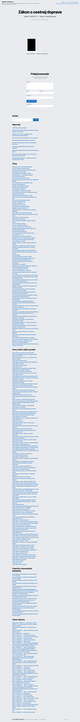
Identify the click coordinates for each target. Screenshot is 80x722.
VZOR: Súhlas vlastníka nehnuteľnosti (21, 444)
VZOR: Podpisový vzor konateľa (19, 416)
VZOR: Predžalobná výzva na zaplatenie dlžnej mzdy (24, 526)
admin (36, 19)
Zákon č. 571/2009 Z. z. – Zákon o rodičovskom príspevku (25, 698)
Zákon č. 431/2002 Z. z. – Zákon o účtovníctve (22, 684)
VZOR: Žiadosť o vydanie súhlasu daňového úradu (23, 481)
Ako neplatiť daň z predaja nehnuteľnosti (21, 190)
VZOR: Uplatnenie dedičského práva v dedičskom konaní (25, 447)
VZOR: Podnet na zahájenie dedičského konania (23, 414)
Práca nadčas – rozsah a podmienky (20, 217)
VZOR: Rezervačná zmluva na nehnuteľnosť (22, 428)
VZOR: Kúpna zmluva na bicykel (19, 127)
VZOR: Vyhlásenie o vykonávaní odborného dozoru (24, 554)
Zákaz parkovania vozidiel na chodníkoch (21, 236)
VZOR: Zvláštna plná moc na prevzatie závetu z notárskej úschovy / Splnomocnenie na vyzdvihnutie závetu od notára (25, 486)
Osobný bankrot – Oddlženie (18, 189)
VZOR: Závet (15, 464)
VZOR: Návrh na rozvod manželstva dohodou (22, 385)
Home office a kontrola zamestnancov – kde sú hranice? (25, 138)
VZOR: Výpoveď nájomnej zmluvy (20, 455)
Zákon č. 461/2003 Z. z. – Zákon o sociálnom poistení (24, 691)
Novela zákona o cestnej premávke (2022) (22, 212)
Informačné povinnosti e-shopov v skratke (22, 256)
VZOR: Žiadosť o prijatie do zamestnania (21, 476)
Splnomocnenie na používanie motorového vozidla (23, 170)
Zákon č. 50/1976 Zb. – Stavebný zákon (21, 693)
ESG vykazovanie (16, 255)
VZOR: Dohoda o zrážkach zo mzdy (20, 540)
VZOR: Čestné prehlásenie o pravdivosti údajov (23, 352)
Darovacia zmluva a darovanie (19, 171)
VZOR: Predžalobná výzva (18, 504)
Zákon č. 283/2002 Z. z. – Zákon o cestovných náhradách (25, 665)
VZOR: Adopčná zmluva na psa (19, 559)
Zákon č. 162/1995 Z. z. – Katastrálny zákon (22, 638)
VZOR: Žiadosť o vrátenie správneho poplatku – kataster (25, 521)
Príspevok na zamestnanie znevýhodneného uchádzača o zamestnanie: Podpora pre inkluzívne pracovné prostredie (25, 313)
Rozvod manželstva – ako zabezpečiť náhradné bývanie (25, 275)
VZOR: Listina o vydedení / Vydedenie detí (22, 371)
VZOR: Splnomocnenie (17, 432)
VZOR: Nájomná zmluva (17, 374)
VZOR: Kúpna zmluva (17, 366)
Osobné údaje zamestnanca (18, 176)
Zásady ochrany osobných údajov (72, 2)
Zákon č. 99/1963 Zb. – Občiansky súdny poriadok (23, 712)
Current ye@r (29, 104)
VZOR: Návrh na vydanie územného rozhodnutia (23, 548)
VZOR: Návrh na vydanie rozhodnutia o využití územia (24, 550)
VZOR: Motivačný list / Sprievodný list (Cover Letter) (24, 373)
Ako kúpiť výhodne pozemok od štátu (20, 168)
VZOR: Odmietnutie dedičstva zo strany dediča (23, 405)
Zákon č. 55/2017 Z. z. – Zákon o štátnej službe (22, 696)
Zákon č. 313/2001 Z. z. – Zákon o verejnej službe (23, 670)
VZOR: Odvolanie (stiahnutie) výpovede (21, 539)
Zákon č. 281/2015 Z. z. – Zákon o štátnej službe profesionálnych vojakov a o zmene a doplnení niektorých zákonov (23, 658)
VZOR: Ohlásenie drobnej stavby (19, 553)
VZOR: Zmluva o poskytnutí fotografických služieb (23, 500)
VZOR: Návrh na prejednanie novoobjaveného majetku (24, 383)
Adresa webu (29, 95)
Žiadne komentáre (45, 19)
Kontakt (63, 2)
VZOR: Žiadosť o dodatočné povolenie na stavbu (23, 545)
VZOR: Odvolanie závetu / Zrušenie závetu (22, 394)
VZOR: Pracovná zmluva (17, 421)
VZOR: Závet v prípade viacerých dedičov (21, 466)
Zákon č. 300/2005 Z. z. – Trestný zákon (21, 667)
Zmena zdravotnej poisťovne (18, 223)
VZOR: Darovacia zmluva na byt (19, 360)
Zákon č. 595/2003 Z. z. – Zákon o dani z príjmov (23, 699)
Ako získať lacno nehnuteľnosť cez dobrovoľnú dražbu (24, 192)
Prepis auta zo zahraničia (18, 194)
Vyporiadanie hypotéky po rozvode (20, 269)
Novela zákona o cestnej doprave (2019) (21, 173)
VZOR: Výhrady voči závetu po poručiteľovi (22, 453)
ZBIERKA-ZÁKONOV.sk (7, 1)
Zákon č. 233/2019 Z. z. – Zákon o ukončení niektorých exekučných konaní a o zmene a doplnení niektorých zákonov (24, 662)
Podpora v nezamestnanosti (18, 184)
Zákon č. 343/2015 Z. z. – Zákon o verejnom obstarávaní (25, 676)
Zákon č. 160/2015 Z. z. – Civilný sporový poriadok (23, 635)
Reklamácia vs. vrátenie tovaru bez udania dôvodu (23, 245)
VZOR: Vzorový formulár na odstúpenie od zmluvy (23, 510)
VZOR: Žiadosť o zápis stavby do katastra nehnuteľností (25, 535)
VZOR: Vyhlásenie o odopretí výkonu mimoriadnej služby (25, 537)
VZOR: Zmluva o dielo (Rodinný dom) (20, 520)
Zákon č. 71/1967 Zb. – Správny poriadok (21, 703)
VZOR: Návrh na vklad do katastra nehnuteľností (23, 390)
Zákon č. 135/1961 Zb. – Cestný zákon (20, 633)
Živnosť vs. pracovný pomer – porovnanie (21, 270)
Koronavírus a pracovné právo (19, 205)
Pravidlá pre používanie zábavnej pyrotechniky (23, 239)
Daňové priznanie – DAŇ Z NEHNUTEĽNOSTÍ (22, 167)
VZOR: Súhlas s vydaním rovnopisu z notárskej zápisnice (25, 442)
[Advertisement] (40, 30)
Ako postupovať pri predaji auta (19, 231)
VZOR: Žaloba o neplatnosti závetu (20, 456)
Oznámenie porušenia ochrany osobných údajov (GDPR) (25, 492)
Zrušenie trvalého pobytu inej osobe (20, 186)
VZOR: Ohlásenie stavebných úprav (20, 551)
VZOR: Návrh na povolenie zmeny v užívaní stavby (23, 558)
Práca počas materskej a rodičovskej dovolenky (23, 233)
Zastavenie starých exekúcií (18, 219)
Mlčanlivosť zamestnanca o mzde (20, 187)
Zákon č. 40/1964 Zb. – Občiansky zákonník (22, 679)
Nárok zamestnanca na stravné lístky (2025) (22, 182)
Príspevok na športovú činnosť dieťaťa (21, 200)
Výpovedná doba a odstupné (19, 264)
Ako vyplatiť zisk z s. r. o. (17, 234)
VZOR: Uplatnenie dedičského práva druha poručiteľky (24, 445)
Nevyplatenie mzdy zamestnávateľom (21, 206)
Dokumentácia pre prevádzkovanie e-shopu (22, 195)
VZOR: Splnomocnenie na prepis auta (20, 509)
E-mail (41, 91)
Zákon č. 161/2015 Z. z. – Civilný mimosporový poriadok (25, 636)
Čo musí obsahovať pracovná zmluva (20, 178)
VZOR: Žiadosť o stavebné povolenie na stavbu (23, 546)
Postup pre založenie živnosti (19, 201)
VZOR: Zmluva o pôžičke (17, 561)
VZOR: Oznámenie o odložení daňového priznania (23, 399)
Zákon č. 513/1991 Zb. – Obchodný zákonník (22, 695)
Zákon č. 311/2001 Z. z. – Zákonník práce (21, 668)
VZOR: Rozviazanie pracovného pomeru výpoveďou (24, 430)
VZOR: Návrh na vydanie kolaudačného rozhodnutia (24, 556)
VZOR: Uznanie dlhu (16, 562)
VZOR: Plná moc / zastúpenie (18, 407)
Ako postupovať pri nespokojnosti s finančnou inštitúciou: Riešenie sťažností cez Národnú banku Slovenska (23, 303)
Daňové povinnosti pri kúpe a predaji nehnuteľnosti (24, 250)
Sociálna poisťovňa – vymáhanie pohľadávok (22, 175)
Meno (28, 91)
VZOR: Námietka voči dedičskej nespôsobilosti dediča (24, 376)
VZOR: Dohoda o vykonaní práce (19, 365)
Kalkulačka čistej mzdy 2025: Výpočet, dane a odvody (24, 606)
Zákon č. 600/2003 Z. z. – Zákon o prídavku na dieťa (24, 701)
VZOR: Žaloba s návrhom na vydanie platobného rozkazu (25, 534)
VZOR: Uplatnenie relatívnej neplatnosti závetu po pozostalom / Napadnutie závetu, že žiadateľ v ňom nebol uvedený (25, 451)
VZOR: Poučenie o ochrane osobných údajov (22, 512)
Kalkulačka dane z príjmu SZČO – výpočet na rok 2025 (24, 598)
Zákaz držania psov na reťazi (18, 241)
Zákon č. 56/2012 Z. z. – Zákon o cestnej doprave (23, 678)
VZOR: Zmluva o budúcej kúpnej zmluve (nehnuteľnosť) (25, 523)
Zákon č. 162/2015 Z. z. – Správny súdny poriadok (23, 639)
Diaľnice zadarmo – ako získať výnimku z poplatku (23, 237)
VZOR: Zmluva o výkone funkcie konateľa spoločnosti (24, 483)
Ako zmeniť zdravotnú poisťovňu (19, 225)
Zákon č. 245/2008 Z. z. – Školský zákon (21, 641)
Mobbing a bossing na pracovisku (20, 208)
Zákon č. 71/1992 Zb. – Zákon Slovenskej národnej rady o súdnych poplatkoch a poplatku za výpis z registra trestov (25, 706)
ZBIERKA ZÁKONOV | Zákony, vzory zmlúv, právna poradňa (67, 3)
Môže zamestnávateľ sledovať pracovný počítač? (23, 140)
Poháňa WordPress (42, 719)
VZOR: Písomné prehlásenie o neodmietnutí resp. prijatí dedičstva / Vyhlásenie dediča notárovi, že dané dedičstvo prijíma (25, 402)
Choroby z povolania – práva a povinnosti (21, 226)
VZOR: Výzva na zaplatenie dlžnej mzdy (21, 524)
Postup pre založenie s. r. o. (18, 203)
